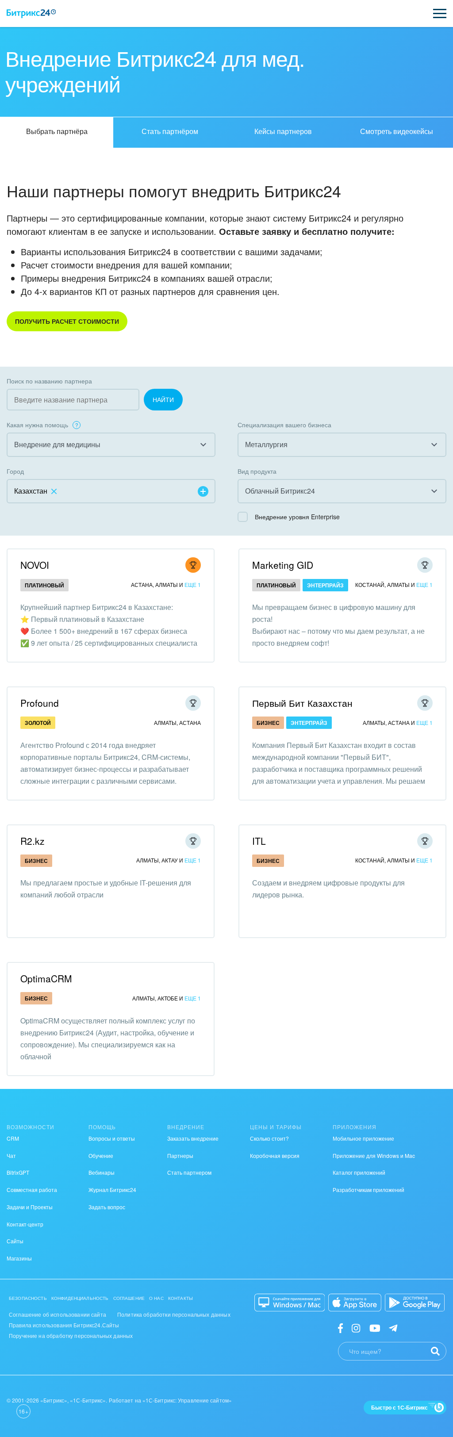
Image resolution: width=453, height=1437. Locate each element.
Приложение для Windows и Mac (374, 1155)
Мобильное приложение (363, 1138)
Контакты (180, 1298)
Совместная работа (32, 1189)
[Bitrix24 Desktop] (289, 1302)
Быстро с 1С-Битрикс (399, 1407)
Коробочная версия (274, 1155)
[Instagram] (356, 1327)
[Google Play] (415, 1302)
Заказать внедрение (193, 1138)
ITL (259, 840)
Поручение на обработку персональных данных (71, 1335)
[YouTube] (374, 1327)
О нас (156, 1298)
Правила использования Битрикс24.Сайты (64, 1325)
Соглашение (129, 1298)
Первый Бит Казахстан (302, 702)
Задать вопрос (106, 1207)
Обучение (100, 1155)
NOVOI (34, 564)
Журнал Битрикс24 (112, 1189)
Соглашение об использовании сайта (57, 1314)
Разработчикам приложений (368, 1189)
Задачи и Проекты (30, 1207)
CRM (13, 1138)
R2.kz (32, 840)
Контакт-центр (25, 1224)
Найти (163, 399)
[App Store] (354, 1302)
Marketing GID (282, 564)
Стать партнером (189, 1172)
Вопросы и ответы (111, 1138)
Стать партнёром (170, 131)
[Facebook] (340, 1327)
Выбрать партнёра (57, 131)
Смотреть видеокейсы (396, 131)
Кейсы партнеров (283, 131)
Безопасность (28, 1298)
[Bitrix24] (31, 13)
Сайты (15, 1241)
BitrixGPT (18, 1172)
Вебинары (101, 1172)
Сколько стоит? (269, 1138)
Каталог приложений (359, 1172)
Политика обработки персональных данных (173, 1314)
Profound (39, 702)
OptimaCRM (46, 978)
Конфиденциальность (80, 1298)
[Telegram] (393, 1327)
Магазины (19, 1258)
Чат (11, 1155)
